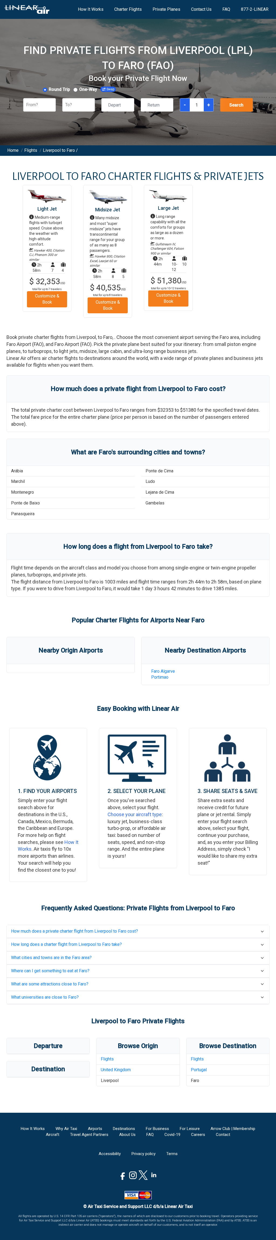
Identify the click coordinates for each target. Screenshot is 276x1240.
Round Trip (59, 89)
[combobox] (26, 105)
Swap (110, 89)
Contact (223, 1134)
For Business (157, 1128)
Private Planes (166, 9)
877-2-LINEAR (254, 9)
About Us (127, 1134)
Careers (198, 1134)
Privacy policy (144, 1153)
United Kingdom (116, 1069)
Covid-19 (172, 1134)
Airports (95, 1128)
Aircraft (52, 1134)
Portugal (199, 1069)
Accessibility (110, 1153)
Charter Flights (128, 9)
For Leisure (190, 1128)
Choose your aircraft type (135, 814)
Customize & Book (47, 299)
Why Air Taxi (66, 1128)
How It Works (91, 9)
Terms (172, 1153)
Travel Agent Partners (89, 1134)
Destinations (124, 1128)
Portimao (159, 677)
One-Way (88, 89)
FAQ (226, 9)
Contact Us (201, 9)
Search (236, 105)
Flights (107, 1059)
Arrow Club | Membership (233, 1128)
